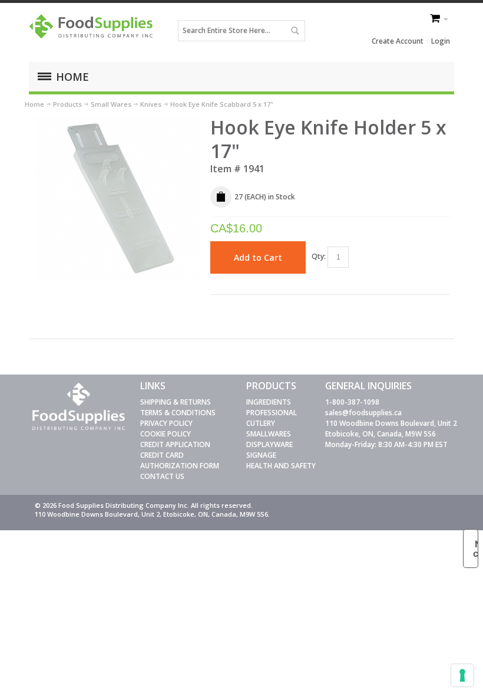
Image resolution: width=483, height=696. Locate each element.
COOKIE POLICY (165, 434)
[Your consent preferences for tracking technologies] (462, 675)
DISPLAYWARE (269, 444)
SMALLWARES (268, 434)
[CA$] (436, 19)
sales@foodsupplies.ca (363, 413)
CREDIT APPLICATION (175, 444)
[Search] (294, 30)
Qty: (319, 256)
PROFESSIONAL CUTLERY (271, 418)
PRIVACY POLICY (166, 423)
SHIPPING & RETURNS (175, 402)
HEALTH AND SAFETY (281, 466)
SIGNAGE (261, 455)
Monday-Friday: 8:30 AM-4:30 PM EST (386, 444)
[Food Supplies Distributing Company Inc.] (93, 30)
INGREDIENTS (268, 402)
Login (440, 41)
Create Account (398, 41)
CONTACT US (162, 476)
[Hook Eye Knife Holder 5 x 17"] (117, 121)
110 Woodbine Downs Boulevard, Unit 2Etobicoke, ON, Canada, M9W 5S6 (391, 428)
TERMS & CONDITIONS (178, 413)
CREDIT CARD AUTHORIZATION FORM (179, 460)
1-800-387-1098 (352, 402)
